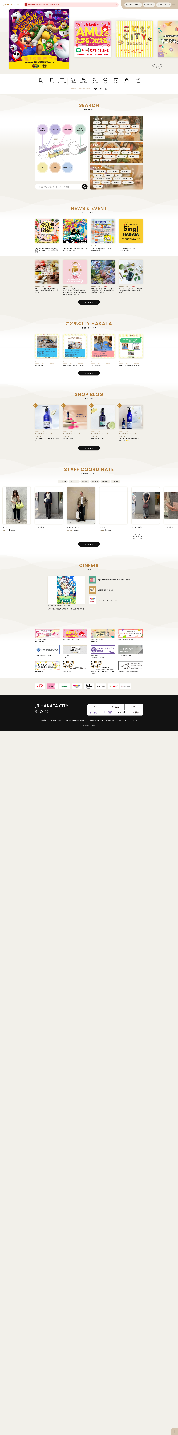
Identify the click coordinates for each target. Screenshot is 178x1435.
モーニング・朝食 (109, 156)
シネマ (119, 175)
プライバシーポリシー (56, 720)
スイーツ (116, 152)
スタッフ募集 (98, 186)
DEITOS (55, 129)
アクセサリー (125, 126)
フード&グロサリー (110, 134)
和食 (96, 149)
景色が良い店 (105, 160)
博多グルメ (97, 152)
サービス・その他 (99, 137)
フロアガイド (98, 175)
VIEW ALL (89, 302)
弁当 (121, 134)
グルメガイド (109, 175)
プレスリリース (121, 720)
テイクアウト (126, 152)
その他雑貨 (98, 134)
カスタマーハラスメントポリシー (76, 720)
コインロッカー (128, 182)
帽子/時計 (111, 130)
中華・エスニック (113, 149)
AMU (42, 168)
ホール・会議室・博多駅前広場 (103, 179)
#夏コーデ (115, 481)
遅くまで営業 (121, 156)
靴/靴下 (135, 126)
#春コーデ (95, 481)
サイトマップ (133, 720)
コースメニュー (133, 156)
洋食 (103, 149)
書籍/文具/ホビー (131, 130)
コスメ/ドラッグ (113, 126)
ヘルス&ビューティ (99, 126)
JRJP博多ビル (80, 129)
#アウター (85, 481)
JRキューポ (116, 182)
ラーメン (107, 152)
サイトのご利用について (95, 720)
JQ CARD (106, 182)
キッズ (112, 122)
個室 (96, 160)
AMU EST (67, 129)
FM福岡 (97, 182)
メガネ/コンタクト (99, 130)
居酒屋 (136, 152)
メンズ (105, 122)
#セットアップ (74, 481)
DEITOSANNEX (42, 129)
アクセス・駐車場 (113, 171)
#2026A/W (63, 481)
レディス (97, 122)
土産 (128, 134)
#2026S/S (105, 481)
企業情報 (44, 720)
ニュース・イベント (99, 171)
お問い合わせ (110, 720)
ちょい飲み (97, 156)
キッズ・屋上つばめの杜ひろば (123, 179)
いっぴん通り (67, 168)
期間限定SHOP (123, 122)
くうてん (55, 168)
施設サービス (125, 171)
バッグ (120, 130)
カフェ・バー (125, 149)
